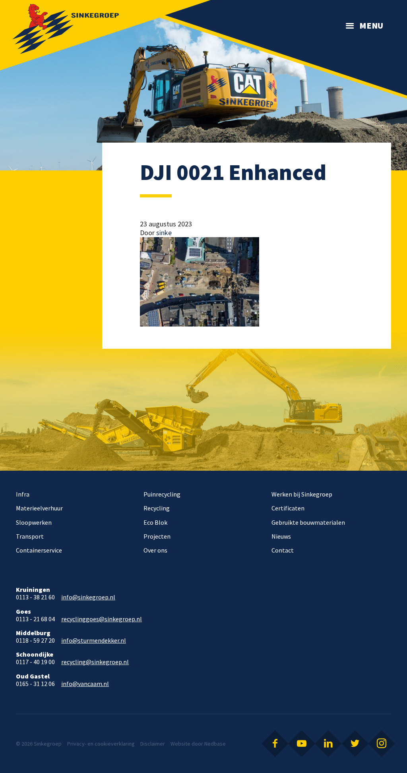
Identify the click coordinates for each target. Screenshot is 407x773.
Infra (22, 494)
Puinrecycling (161, 494)
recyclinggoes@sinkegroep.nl (101, 619)
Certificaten (287, 508)
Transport (30, 536)
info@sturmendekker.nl (93, 640)
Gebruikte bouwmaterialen (308, 522)
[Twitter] (354, 743)
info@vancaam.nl (85, 684)
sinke (164, 232)
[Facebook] (275, 743)
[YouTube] (301, 743)
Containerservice (39, 550)
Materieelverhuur (39, 508)
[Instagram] (381, 743)
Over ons (155, 550)
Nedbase (215, 743)
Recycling (156, 508)
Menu (371, 25)
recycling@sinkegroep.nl (95, 662)
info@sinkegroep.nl (88, 597)
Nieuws (281, 536)
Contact (282, 550)
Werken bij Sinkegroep (301, 494)
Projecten (157, 536)
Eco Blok (155, 522)
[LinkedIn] (328, 743)
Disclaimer (152, 743)
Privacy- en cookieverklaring (101, 743)
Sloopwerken (34, 522)
